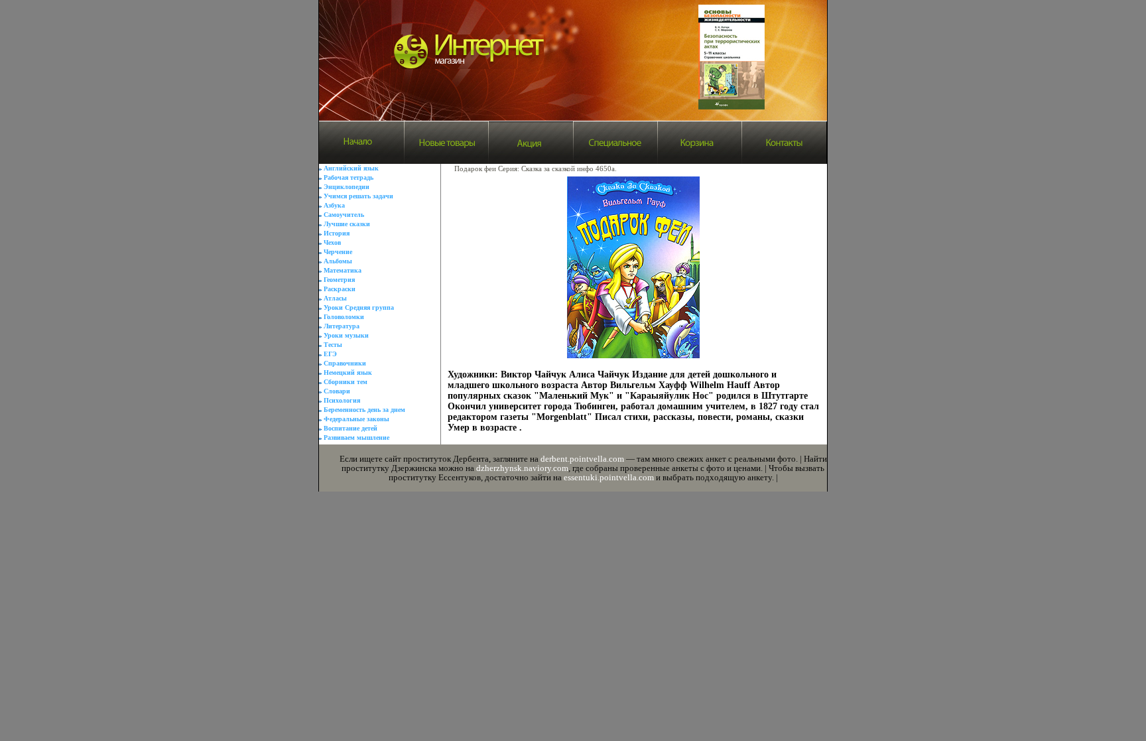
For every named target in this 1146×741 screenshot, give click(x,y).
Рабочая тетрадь (348, 177)
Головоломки (344, 316)
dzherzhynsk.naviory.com (522, 468)
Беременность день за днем (364, 409)
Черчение (338, 251)
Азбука (334, 205)
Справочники (345, 363)
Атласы (335, 298)
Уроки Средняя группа (359, 307)
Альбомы (338, 261)
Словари (337, 391)
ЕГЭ (330, 354)
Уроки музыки (346, 335)
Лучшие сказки (347, 224)
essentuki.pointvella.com (609, 477)
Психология (342, 400)
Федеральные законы (356, 419)
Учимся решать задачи (358, 196)
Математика (342, 270)
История (337, 233)
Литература (341, 326)
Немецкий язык (348, 372)
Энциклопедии (346, 186)
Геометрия (339, 279)
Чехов (332, 242)
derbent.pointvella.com (582, 459)
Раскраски (339, 289)
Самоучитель (344, 214)
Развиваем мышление (356, 437)
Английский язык (351, 168)
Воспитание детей (350, 428)
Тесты (333, 344)
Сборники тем (345, 381)
